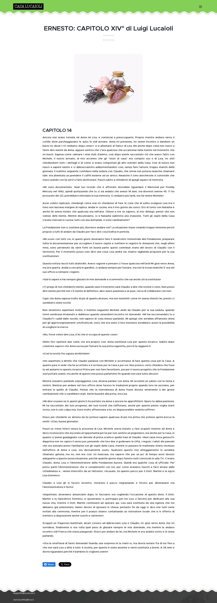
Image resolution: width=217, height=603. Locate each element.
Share (51, 564)
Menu (201, 6)
